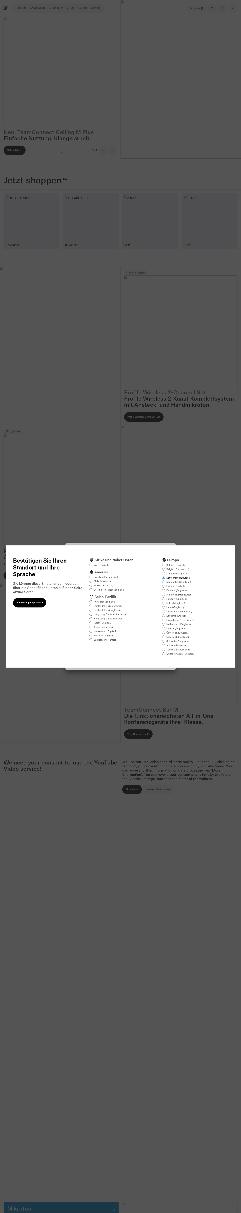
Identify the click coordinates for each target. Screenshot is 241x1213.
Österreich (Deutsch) (177, 633)
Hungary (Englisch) (176, 599)
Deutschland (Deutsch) (178, 578)
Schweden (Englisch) (177, 641)
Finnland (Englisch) (176, 590)
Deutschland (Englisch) (178, 582)
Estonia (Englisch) (175, 586)
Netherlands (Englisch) (178, 624)
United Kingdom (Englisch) (180, 654)
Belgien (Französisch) (177, 569)
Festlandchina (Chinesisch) (108, 606)
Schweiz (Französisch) (178, 650)
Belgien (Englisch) (175, 565)
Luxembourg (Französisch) (180, 620)
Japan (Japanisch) (103, 627)
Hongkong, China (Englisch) (108, 619)
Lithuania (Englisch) (176, 616)
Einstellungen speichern (29, 603)
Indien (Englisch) (103, 623)
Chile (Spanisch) (102, 581)
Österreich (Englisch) (177, 637)
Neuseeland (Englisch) (105, 631)
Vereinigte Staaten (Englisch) (109, 590)
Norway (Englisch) (176, 629)
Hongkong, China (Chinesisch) (110, 614)
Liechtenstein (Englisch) (179, 612)
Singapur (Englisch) (104, 636)
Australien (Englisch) (105, 602)
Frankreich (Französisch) (179, 595)
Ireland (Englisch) (175, 603)
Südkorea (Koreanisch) (105, 640)
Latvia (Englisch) (175, 607)
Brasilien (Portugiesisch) (106, 577)
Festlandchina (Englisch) (107, 610)
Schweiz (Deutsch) (176, 645)
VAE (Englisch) (101, 565)
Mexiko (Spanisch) (103, 586)
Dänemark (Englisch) (177, 574)
